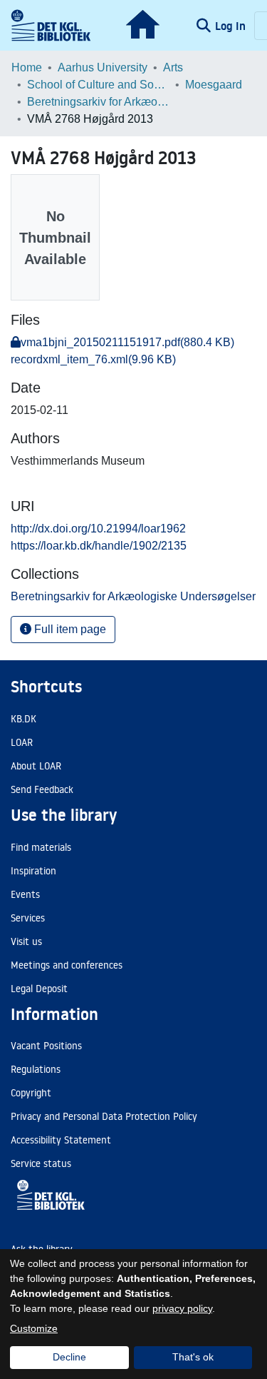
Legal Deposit (39, 988)
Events (25, 894)
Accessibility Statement (61, 1139)
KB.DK (23, 718)
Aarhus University (102, 67)
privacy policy (182, 1308)
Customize (34, 1328)
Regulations (36, 1069)
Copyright (31, 1092)
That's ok (193, 1357)
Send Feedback (42, 789)
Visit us (26, 941)
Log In (231, 26)
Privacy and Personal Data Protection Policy (104, 1116)
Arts (173, 67)
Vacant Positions (46, 1045)
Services (28, 917)
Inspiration (33, 870)
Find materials (41, 847)
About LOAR (36, 765)
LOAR (22, 742)
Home (26, 67)
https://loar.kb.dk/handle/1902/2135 (99, 546)
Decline (69, 1357)
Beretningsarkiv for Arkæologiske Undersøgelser (98, 102)
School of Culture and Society (98, 85)
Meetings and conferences (66, 965)
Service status (41, 1163)
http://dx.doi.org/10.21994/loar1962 (98, 528)
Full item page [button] (68, 629)
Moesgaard (213, 85)
